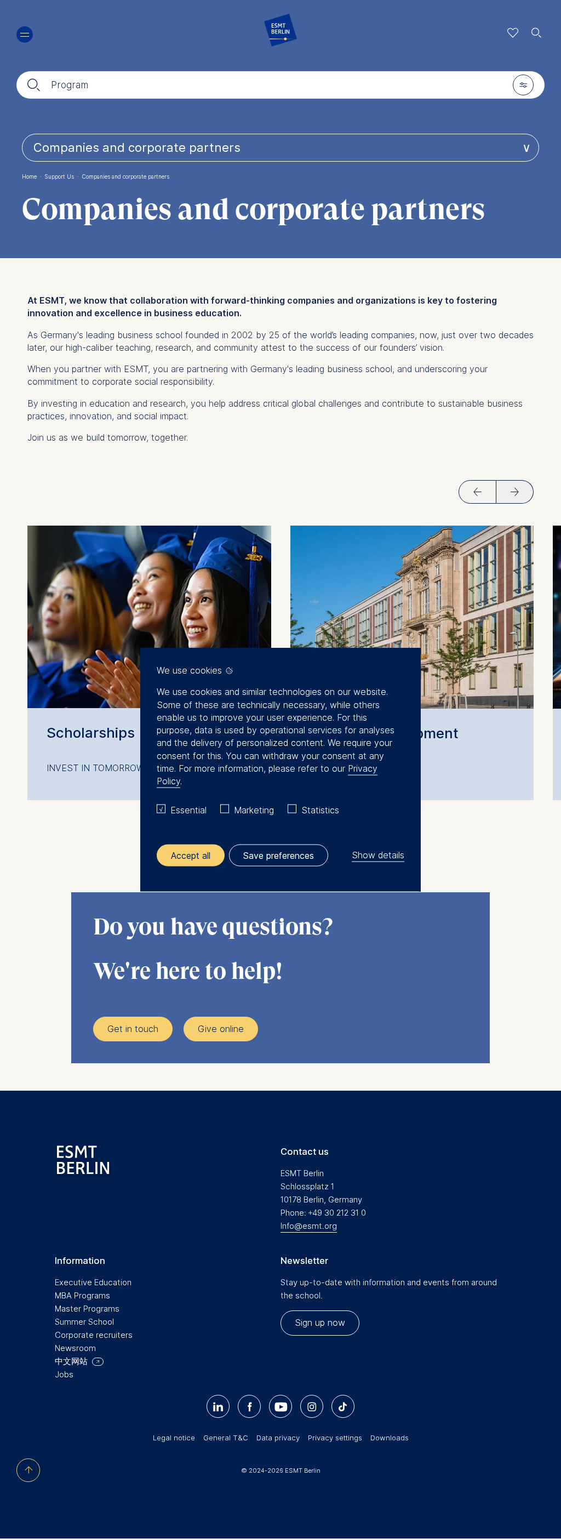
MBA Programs (82, 1295)
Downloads (389, 1437)
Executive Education (93, 1282)
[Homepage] (280, 33)
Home (32, 176)
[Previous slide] (477, 492)
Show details (378, 855)
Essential (188, 810)
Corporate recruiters (94, 1335)
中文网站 (71, 1361)
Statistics (320, 810)
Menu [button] (24, 34)
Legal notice (174, 1437)
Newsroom (75, 1348)
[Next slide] (515, 492)
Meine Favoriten (513, 32)
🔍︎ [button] (536, 30)
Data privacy (278, 1437)
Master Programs (87, 1308)
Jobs (64, 1374)
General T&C (225, 1437)
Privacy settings (335, 1437)
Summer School (84, 1321)
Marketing (254, 810)
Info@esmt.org (308, 1226)
